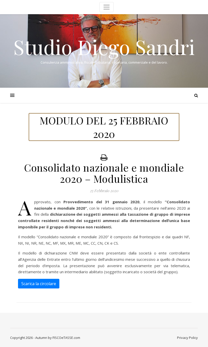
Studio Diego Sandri (104, 46)
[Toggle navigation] (106, 7)
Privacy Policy (187, 337)
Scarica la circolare (38, 283)
